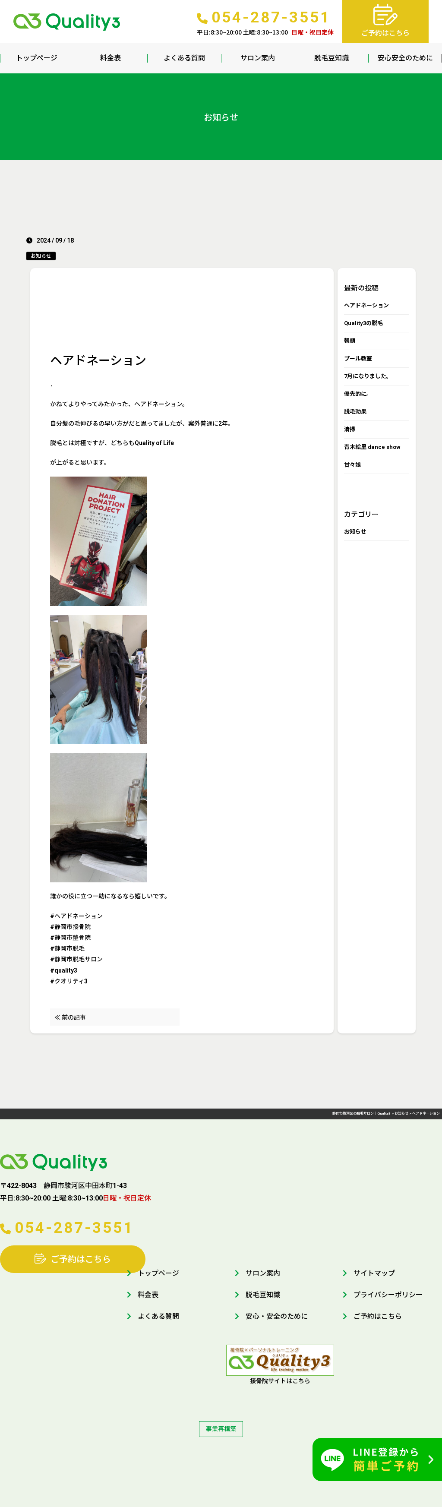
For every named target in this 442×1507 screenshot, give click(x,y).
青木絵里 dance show (372, 447)
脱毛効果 (355, 411)
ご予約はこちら (81, 1259)
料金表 (110, 58)
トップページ (36, 58)
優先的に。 (358, 394)
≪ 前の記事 (70, 1017)
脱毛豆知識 (331, 58)
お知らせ (41, 256)
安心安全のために (405, 58)
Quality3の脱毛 (363, 323)
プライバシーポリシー (388, 1295)
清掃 (349, 429)
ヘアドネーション (366, 305)
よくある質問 (184, 58)
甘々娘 (352, 464)
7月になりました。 (368, 376)
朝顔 (349, 341)
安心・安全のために (277, 1316)
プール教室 (358, 358)
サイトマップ (374, 1273)
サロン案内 (257, 58)
